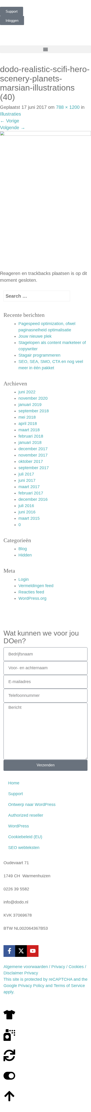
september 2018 (33, 411)
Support (15, 793)
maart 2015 (29, 518)
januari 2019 (30, 404)
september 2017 (33, 467)
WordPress (18, 826)
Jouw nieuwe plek (35, 336)
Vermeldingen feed (35, 585)
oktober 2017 (30, 461)
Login (23, 579)
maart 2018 (29, 430)
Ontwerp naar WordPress (32, 804)
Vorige (9, 120)
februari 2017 (30, 493)
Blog (22, 548)
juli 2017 (26, 474)
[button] (45, 49)
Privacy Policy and (35, 985)
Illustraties (10, 114)
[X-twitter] (21, 951)
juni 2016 (26, 512)
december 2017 (33, 448)
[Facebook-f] (9, 951)
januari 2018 (30, 442)
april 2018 (27, 423)
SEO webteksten (23, 847)
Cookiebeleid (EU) (25, 836)
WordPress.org (32, 598)
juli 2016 (26, 505)
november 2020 (33, 398)
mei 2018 (27, 417)
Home (13, 783)
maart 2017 (29, 486)
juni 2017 (26, 480)
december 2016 (33, 499)
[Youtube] (32, 951)
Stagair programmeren (39, 355)
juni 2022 (26, 392)
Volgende (12, 127)
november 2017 (33, 455)
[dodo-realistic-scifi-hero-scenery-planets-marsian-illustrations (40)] (45, 200)
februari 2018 (30, 436)
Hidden (25, 555)
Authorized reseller (25, 815)
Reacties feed (31, 592)
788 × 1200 (68, 107)
